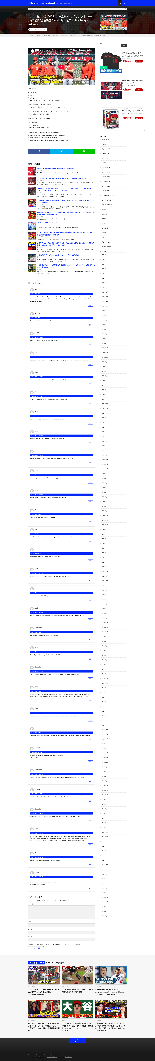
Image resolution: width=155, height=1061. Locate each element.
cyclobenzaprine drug (53, 399)
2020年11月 (105, 576)
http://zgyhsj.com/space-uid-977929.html (72, 777)
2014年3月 (105, 860)
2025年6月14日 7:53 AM (37, 376)
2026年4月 (105, 273)
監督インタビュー (107, 237)
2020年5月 (105, 604)
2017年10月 (105, 739)
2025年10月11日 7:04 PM (37, 857)
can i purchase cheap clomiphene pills (80, 296)
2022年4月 (105, 497)
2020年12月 (105, 571)
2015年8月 (105, 804)
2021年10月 (105, 525)
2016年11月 (105, 757)
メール (30, 929)
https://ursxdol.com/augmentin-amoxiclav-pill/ (67, 674)
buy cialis (37, 313)
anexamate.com (58, 458)
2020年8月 (105, 590)
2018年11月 (105, 683)
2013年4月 (105, 883)
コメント (30, 904)
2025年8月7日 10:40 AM (37, 752)
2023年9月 (105, 417)
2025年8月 (105, 310)
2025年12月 (105, 292)
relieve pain (51, 497)
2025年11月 (105, 296)
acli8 (36, 352)
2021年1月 (105, 566)
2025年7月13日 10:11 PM (37, 593)
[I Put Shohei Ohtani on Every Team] (32, 226)
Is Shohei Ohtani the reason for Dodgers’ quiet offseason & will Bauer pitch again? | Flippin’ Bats (110, 991)
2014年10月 (105, 837)
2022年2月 (105, 506)
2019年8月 (105, 641)
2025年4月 (105, 329)
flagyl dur (37, 333)
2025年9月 (105, 306)
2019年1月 (105, 674)
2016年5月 (105, 776)
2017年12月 (105, 729)
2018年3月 (105, 715)
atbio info (46, 438)
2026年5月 (105, 269)
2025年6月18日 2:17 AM (37, 416)
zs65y (36, 391)
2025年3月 (105, 334)
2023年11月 (105, 408)
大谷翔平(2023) (106, 191)
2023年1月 (105, 455)
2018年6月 (105, 701)
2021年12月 (105, 515)
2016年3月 (105, 781)
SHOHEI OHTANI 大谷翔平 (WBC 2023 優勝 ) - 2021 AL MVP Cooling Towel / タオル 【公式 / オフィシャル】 (132, 82)
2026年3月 (105, 278)
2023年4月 (105, 441)
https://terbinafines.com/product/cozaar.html (69, 840)
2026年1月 (105, 287)
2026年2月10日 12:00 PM (37, 876)
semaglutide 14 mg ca (51, 379)
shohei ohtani (105, 139)
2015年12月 (105, 785)
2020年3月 (105, 613)
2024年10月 (105, 357)
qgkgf (36, 411)
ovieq (36, 372)
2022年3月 (105, 501)
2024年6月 (105, 376)
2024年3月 (105, 390)
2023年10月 (105, 413)
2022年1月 (105, 511)
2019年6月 (105, 650)
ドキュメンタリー (107, 149)
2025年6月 (105, 320)
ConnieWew (38, 627)
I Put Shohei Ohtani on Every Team (48, 223)
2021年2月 (105, 562)
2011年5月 (105, 916)
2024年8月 (105, 366)
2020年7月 (105, 594)
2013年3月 (105, 888)
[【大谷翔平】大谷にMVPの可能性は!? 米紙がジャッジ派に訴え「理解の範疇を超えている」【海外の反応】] (32, 203)
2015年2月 (105, 827)
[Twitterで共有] (61, 151)
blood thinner (41, 478)
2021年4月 (105, 553)
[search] (125, 9)
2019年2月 (105, 669)
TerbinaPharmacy (55, 860)
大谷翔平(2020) (106, 177)
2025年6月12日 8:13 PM (37, 357)
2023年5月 (105, 436)
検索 (101, 43)
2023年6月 (105, 431)
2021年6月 (105, 543)
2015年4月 (105, 818)
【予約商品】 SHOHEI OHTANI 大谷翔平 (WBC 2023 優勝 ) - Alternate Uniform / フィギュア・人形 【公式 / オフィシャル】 (132, 110)
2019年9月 (105, 636)
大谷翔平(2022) (41, 29)
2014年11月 (105, 832)
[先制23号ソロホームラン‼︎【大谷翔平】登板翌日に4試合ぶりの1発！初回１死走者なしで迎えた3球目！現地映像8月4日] (32, 215)
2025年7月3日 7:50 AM (36, 534)
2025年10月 (105, 301)
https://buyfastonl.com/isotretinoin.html (76, 696)
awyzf (36, 568)
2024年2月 (105, 394)
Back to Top (77, 1041)
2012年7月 (105, 906)
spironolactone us (35, 757)
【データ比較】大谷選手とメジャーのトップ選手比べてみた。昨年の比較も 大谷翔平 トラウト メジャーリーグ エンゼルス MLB (77, 1027)
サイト (30, 936)
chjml (36, 708)
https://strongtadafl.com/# (61, 615)
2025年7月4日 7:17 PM (36, 553)
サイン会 (104, 144)
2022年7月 (105, 483)
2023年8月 (105, 422)
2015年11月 (105, 790)
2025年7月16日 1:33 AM (37, 612)
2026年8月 (105, 255)
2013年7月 (105, 869)
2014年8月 (105, 841)
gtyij (36, 289)
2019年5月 (105, 655)
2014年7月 (105, 846)
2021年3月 (105, 557)
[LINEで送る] (84, 151)
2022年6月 (105, 487)
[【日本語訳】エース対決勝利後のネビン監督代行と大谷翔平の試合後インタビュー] (32, 181)
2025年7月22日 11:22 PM (37, 713)
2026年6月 (105, 264)
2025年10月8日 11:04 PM (37, 833)
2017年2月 (105, 748)
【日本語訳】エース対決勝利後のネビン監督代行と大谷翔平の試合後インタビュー (63, 178)
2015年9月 (105, 799)
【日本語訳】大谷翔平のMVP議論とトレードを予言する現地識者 (58, 255)
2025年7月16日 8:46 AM (37, 632)
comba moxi (48, 556)
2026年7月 (105, 259)
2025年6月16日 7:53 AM (37, 396)
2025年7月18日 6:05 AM (37, 652)
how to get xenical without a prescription (57, 816)
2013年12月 (105, 864)
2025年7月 (105, 315)
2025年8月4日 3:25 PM (36, 732)
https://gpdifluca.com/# (46, 576)
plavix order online (44, 419)
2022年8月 (105, 478)
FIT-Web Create (52, 1057)
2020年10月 (105, 580)
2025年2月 (105, 338)
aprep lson (44, 517)
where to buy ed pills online (45, 537)
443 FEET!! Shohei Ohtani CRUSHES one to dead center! (55, 168)
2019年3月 (105, 664)
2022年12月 (105, 459)
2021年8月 (105, 534)
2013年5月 (105, 878)
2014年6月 (105, 850)
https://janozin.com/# (50, 796)
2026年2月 (105, 282)
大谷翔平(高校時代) (107, 204)
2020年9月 (105, 585)
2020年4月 (105, 608)
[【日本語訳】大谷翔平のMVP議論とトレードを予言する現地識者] (32, 258)
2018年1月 (105, 725)
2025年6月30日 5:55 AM (37, 494)
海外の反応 (105, 228)
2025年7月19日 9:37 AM (37, 671)
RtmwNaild (38, 828)
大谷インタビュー (107, 158)
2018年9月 (105, 688)
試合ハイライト (106, 242)
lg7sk (36, 588)
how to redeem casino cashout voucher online (43, 882)
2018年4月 (105, 711)
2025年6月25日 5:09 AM (37, 435)
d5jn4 (36, 686)
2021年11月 (105, 520)
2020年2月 (105, 618)
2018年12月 (105, 678)
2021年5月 (105, 548)
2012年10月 (105, 902)
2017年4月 (105, 743)
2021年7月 (105, 539)
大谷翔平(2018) (106, 167)
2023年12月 (105, 404)
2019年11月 (105, 627)
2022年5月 (105, 492)
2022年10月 (105, 469)
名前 (29, 921)
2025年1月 (105, 343)
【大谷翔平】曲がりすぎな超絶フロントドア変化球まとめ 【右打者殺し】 (77, 990)
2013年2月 (105, 892)
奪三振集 (104, 209)
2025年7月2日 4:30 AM (36, 514)
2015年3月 (105, 823)
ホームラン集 (105, 153)
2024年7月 (105, 371)
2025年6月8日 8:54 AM (36, 293)
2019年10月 (105, 632)
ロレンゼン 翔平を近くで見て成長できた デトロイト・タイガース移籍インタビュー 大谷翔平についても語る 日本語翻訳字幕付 (44, 1027)
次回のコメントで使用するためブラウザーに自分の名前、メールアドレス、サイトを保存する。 (55, 944)
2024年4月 (105, 385)
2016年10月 (105, 762)
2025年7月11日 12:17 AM (37, 573)
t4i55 (36, 647)
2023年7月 (105, 427)
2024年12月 (105, 348)
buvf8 (36, 608)
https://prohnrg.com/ (72, 716)
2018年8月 (105, 692)
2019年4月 (105, 660)
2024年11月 (105, 352)
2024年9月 (105, 362)
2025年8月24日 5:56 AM (37, 813)
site (39, 596)
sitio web (55, 635)
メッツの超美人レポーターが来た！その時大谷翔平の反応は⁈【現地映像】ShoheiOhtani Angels (44, 991)
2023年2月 (105, 450)
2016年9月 (105, 767)
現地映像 (104, 232)
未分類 (103, 223)
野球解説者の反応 (107, 246)
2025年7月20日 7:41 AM (37, 691)
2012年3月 (105, 911)
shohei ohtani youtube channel (48, 1054)
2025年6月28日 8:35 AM (37, 475)
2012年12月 (105, 897)
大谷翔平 (104, 163)
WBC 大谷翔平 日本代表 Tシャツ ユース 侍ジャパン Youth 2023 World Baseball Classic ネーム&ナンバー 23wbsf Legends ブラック (132, 53)
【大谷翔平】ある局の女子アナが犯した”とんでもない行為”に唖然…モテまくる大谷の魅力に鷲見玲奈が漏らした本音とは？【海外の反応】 (111, 1027)
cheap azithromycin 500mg (56, 360)
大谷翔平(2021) (106, 181)
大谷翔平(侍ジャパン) (108, 195)
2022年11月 (105, 464)
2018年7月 (105, 697)
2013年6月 (105, 874)
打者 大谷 (104, 214)
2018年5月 (105, 706)
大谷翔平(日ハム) (106, 200)
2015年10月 (105, 795)
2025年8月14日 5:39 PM (37, 774)
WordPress (68, 1057)
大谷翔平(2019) (106, 172)
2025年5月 (105, 324)
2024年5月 (105, 380)
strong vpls (44, 655)
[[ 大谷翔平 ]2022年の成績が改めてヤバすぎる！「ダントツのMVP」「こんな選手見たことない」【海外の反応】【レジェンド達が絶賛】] (32, 191)
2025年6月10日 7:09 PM (37, 337)
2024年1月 (105, 399)
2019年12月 (105, 622)
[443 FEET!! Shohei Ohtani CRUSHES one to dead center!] (32, 171)
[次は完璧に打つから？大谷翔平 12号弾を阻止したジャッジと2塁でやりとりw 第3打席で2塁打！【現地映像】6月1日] (32, 268)
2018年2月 (105, 720)
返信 (90, 305)
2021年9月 (105, 529)
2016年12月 (105, 753)
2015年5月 (105, 813)
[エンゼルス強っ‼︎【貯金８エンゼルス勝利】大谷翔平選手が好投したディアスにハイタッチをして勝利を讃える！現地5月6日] (32, 236)
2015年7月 (105, 809)
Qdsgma (37, 872)
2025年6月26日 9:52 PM (37, 455)
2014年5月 (105, 855)
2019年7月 (105, 646)
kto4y (36, 852)
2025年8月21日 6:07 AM (37, 793)
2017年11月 (105, 734)
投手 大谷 (104, 218)
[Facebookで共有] (39, 151)
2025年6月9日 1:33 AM (36, 317)
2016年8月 (105, 771)
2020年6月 (105, 599)
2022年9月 (105, 473)
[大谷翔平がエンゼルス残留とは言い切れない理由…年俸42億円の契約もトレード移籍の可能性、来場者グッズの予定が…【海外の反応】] (32, 246)
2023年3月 (105, 445)
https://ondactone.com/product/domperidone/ (78, 735)
